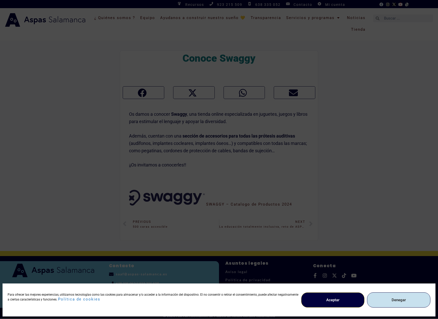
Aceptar (332, 300)
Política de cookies (79, 299)
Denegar (399, 300)
